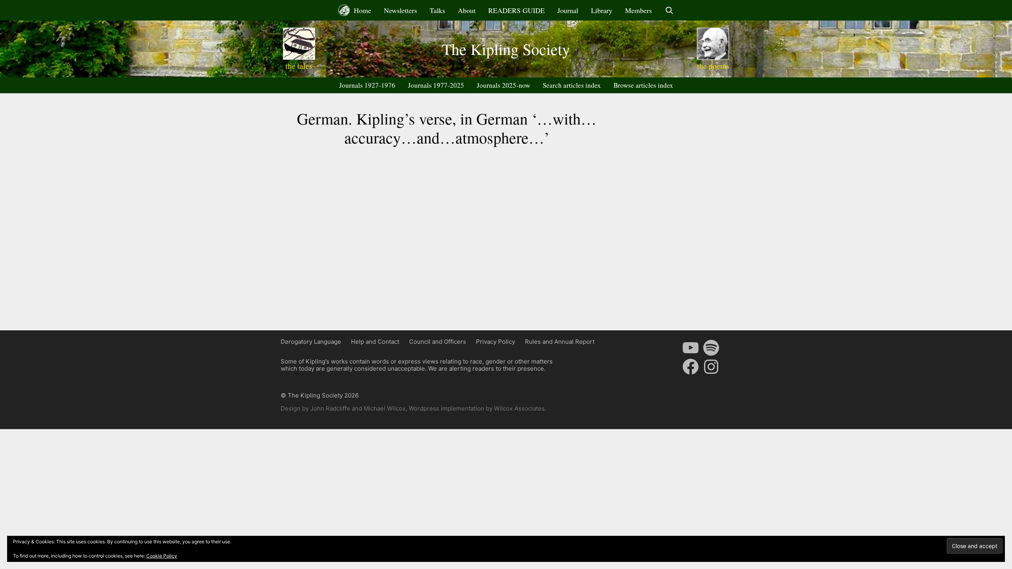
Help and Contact (375, 341)
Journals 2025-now (503, 85)
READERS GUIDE (516, 10)
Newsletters (400, 10)
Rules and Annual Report (560, 341)
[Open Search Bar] (669, 10)
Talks (437, 10)
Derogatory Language (311, 341)
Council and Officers (437, 341)
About (467, 10)
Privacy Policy (495, 341)
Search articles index (572, 85)
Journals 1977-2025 (436, 85)
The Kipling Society (506, 48)
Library (601, 10)
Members (638, 10)
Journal (567, 10)
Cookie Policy (161, 556)
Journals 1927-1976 (367, 85)
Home (361, 10)
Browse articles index (643, 85)
